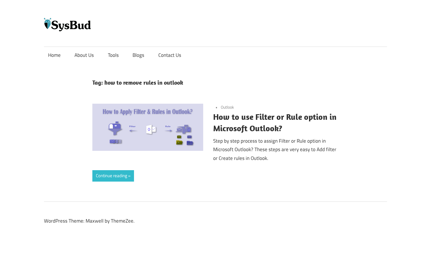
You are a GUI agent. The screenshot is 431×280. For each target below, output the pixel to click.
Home (54, 55)
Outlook (227, 107)
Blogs (138, 55)
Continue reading (111, 175)
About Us (84, 55)
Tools (113, 55)
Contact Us (169, 55)
